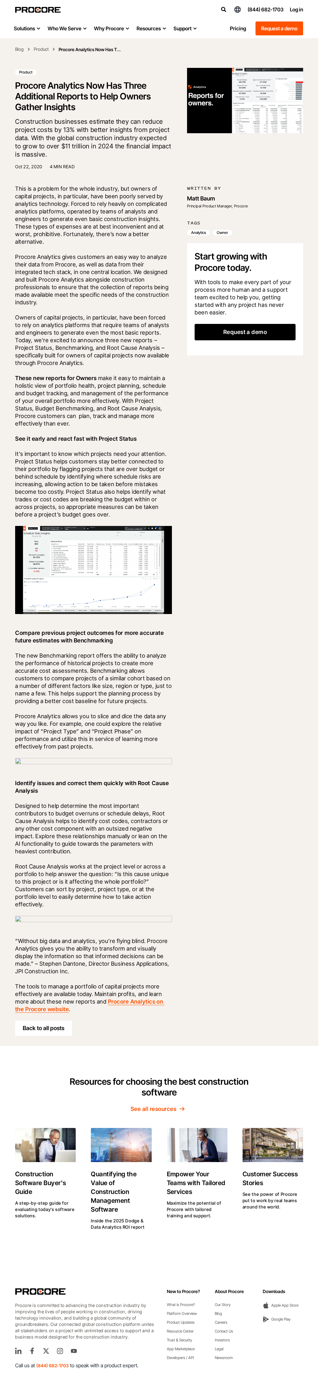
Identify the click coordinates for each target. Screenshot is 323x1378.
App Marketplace (181, 1348)
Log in (296, 9)
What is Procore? (181, 1304)
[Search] (223, 9)
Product (41, 49)
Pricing (238, 28)
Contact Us (224, 1331)
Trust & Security (179, 1340)
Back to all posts (43, 1028)
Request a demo (279, 28)
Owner (222, 232)
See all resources (153, 1109)
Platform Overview (182, 1313)
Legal (219, 1348)
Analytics (198, 232)
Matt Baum (201, 198)
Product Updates (181, 1322)
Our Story (223, 1304)
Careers (221, 1322)
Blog (19, 49)
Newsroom (224, 1357)
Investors (222, 1340)
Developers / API (180, 1357)
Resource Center (180, 1331)
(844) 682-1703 (266, 9)
